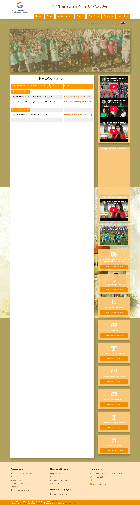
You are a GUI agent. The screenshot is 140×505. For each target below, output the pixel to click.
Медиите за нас (57, 474)
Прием (80, 16)
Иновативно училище (102, 23)
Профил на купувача (58, 494)
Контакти (123, 16)
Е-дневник (94, 16)
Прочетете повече (114, 267)
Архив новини (56, 484)
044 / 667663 (97, 477)
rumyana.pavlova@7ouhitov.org (78, 102)
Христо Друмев (70, 503)
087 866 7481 (97, 481)
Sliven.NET (23, 503)
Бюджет (14, 487)
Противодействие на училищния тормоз (28, 477)
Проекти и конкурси (19, 490)
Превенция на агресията (21, 474)
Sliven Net (40, 503)
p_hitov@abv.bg (99, 484)
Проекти (108, 16)
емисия (55, 501)
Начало (38, 16)
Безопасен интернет (59, 480)
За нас (50, 16)
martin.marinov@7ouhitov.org (77, 97)
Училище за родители (19, 484)
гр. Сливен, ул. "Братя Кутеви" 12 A (107, 473)
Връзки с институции (59, 477)
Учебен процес (65, 16)
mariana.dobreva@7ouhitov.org (78, 115)
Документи (15, 480)
